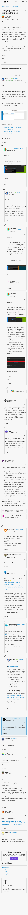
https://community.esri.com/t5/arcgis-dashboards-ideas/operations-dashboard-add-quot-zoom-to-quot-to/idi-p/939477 (13, 822)
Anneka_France (13, 624)
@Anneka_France (13, 666)
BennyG (9, 572)
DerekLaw (7, 78)
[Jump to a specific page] (25, 75)
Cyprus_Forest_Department (14, 554)
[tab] (5, 68)
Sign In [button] (14, 858)
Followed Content (5, 871)
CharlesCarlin (10, 718)
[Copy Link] (22, 19)
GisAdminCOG (11, 529)
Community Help (5, 874)
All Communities (5, 867)
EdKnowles (8, 811)
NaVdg (10, 431)
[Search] (23, 1)
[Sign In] (25, 1)
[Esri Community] (7, 1)
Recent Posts (4, 869)
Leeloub (7, 772)
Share (3, 62)
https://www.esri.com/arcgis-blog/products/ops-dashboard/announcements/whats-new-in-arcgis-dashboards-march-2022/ (14, 586)
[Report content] (26, 11)
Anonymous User (9, 460)
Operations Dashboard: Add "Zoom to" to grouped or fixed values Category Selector (15, 697)
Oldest (8, 72)
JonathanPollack (11, 400)
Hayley (7, 753)
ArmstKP (7, 738)
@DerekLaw (8, 635)
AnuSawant (8, 16)
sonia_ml (7, 832)
